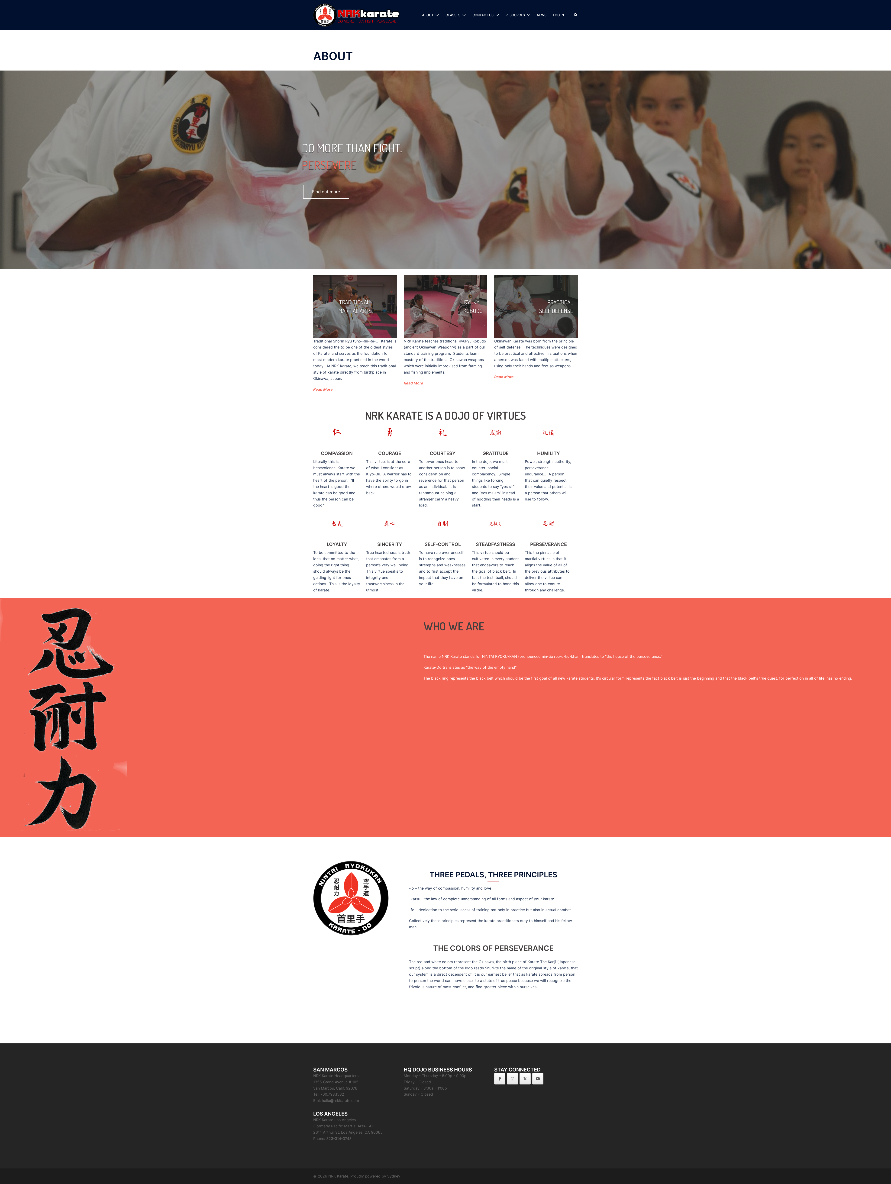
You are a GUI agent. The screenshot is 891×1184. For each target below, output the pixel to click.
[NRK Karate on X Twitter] (525, 1078)
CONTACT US (483, 15)
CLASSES (453, 15)
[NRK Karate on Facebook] (499, 1078)
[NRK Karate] (360, 14)
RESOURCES (515, 15)
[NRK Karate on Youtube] (537, 1078)
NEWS (541, 15)
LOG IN (558, 15)
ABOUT (427, 15)
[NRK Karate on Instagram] (512, 1078)
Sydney (393, 1176)
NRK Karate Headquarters (335, 1075)
